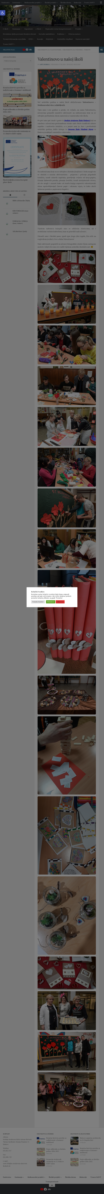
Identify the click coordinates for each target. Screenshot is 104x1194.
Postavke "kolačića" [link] (38, 602)
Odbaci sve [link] (60, 602)
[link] (2, 12)
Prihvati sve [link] (50, 602)
